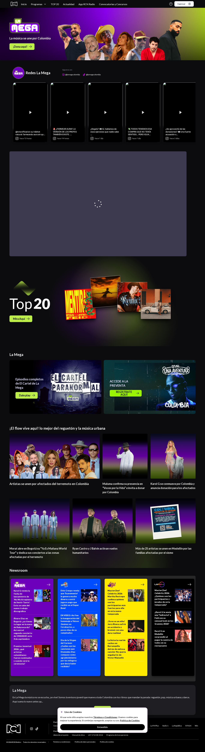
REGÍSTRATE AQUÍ (124, 393)
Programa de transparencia (117, 735)
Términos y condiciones (61, 742)
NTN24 (188, 726)
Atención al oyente (60, 735)
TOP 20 (55, 4)
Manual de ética (78, 735)
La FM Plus (154, 726)
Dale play (24, 395)
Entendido (102, 727)
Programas (36, 4)
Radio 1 (165, 726)
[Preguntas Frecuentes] (171, 4)
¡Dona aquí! (20, 46)
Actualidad (68, 4)
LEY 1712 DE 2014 (95, 735)
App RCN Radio (86, 4)
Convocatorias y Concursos (113, 4)
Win (196, 726)
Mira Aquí (19, 318)
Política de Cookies (130, 720)
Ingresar (181, 4)
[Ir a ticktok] (31, 728)
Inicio (24, 4)
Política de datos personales (85, 742)
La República (177, 726)
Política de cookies (107, 742)
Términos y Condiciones (105, 717)
